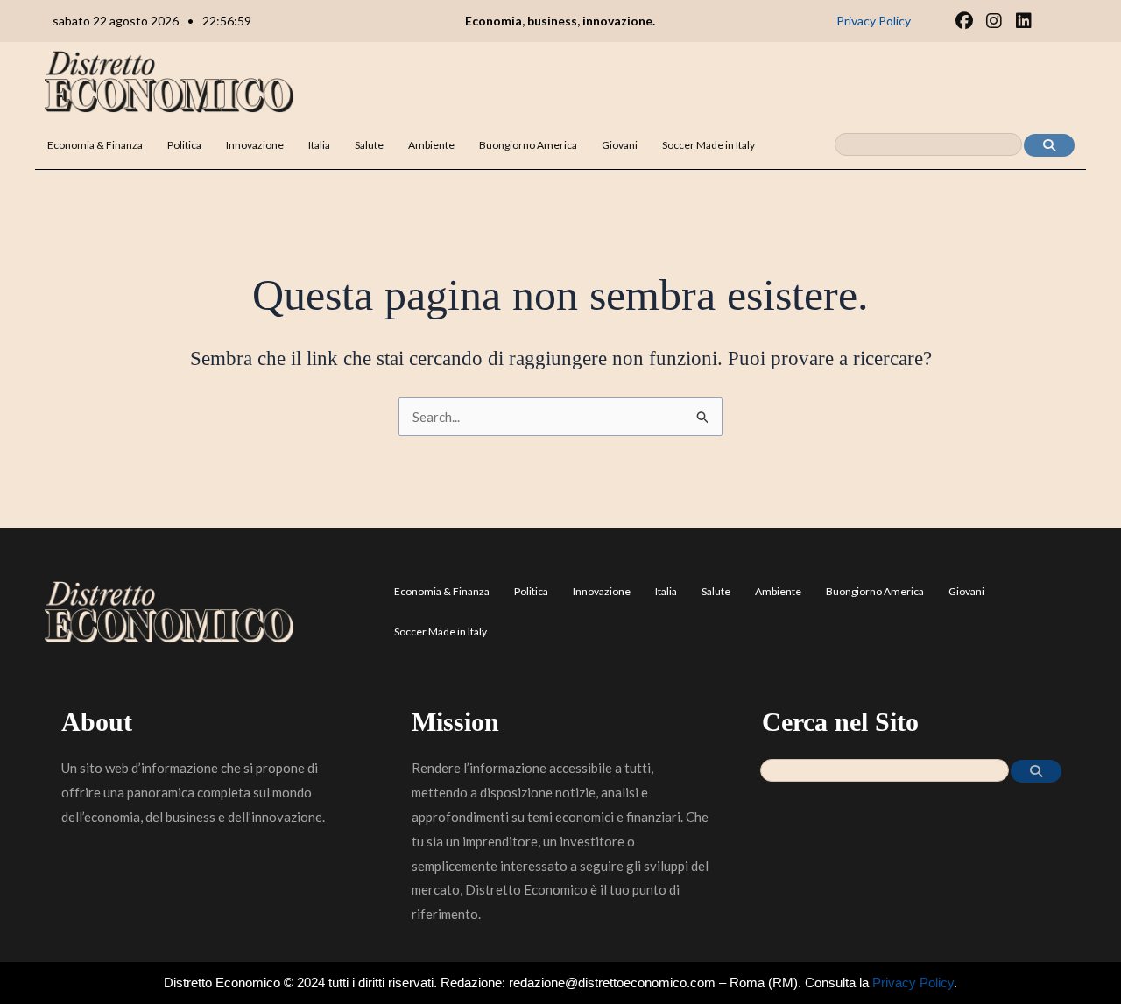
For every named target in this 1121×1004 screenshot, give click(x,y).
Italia (319, 144)
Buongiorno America (528, 144)
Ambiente (431, 144)
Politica (184, 144)
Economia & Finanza (95, 144)
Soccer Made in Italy (708, 144)
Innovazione (255, 144)
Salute (369, 144)
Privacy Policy (913, 982)
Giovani (620, 144)
